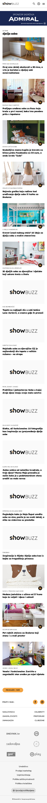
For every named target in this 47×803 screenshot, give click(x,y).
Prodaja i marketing (23, 771)
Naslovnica (9, 712)
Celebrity (39, 712)
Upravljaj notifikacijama (24, 790)
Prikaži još (13, 690)
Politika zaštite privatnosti (23, 779)
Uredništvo (23, 766)
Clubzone (39, 720)
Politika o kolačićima (23, 783)
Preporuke (39, 716)
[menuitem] (39, 3)
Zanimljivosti (10, 716)
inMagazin (8, 720)
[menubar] (39, 3)
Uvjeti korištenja (23, 775)
